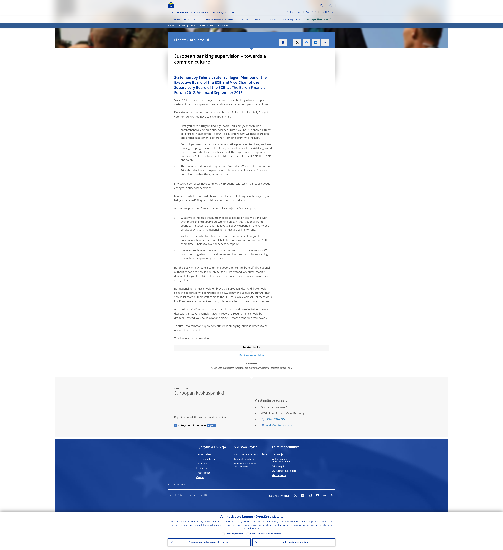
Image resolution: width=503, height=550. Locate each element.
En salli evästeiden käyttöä (294, 542)
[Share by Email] (325, 42)
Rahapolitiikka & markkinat (184, 20)
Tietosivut (201, 464)
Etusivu (171, 26)
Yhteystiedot (203, 473)
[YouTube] (317, 495)
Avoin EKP (311, 12)
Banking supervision (251, 355)
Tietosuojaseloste (234, 534)
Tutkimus (271, 20)
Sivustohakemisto (177, 484)
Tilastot (244, 20)
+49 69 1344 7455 (275, 419)
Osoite (200, 477)
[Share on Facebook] (306, 42)
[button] (326, 5)
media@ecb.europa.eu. (279, 425)
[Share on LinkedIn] (316, 42)
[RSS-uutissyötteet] (332, 495)
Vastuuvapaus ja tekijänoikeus (250, 454)
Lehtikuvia (201, 468)
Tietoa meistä (294, 12)
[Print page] (283, 42)
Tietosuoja (277, 454)
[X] (295, 495)
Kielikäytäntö (279, 475)
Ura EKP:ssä (327, 12)
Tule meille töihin (206, 459)
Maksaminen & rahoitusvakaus (219, 20)
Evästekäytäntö (280, 466)
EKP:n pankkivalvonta (317, 20)
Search (321, 5)
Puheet (202, 26)
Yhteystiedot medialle (192, 425)
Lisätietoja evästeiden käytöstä (265, 534)
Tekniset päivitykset (244, 459)
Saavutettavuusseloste (284, 471)
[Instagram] (310, 495)
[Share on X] (297, 42)
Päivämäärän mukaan (219, 26)
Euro (257, 20)
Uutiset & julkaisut (291, 20)
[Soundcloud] (325, 495)
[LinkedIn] (303, 495)
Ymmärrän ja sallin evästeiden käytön (209, 542)
